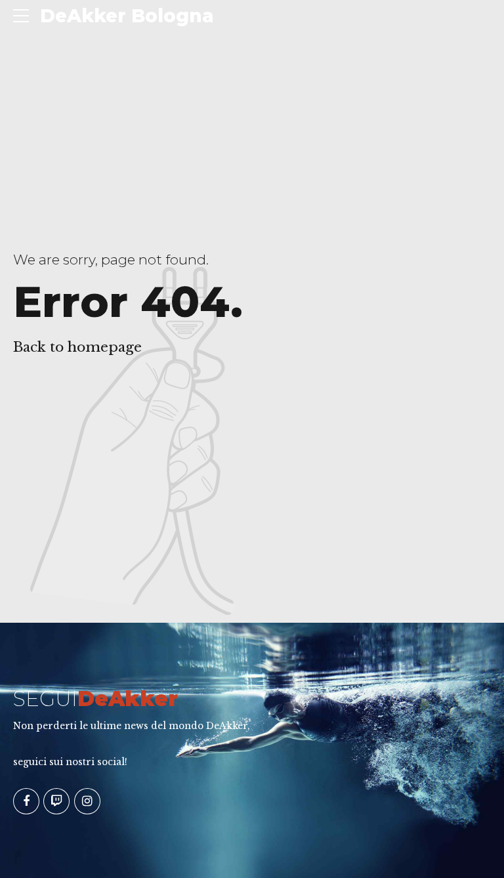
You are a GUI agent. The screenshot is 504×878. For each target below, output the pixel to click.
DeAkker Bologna (127, 16)
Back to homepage (77, 347)
